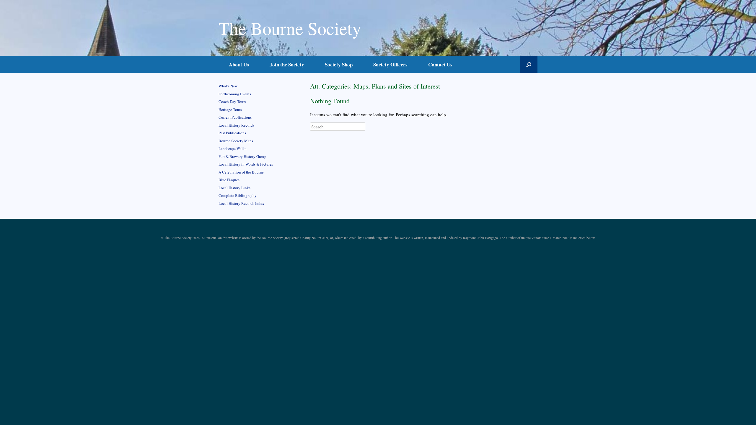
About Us (239, 64)
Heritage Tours (230, 109)
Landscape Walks (232, 148)
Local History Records (236, 125)
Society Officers (390, 64)
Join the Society (287, 64)
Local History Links (234, 187)
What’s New (228, 86)
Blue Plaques (229, 179)
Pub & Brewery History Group (242, 156)
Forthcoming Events (235, 94)
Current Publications (235, 117)
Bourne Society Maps (236, 140)
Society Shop (339, 64)
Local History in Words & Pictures (246, 164)
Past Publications (232, 132)
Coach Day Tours (232, 101)
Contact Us (440, 64)
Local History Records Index (241, 203)
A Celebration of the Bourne (241, 172)
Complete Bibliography (238, 195)
